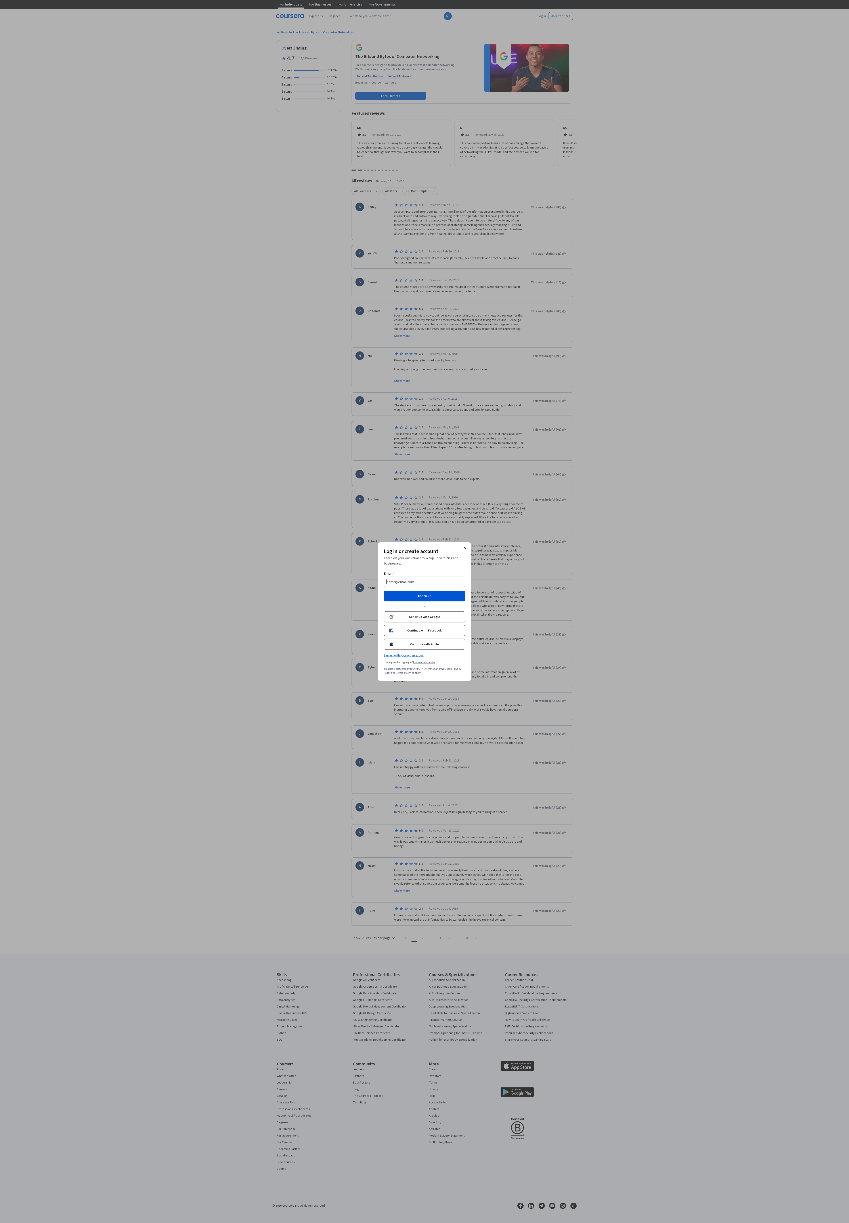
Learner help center (424, 662)
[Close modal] (465, 548)
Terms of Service (405, 673)
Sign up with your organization (404, 655)
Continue (424, 596)
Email (389, 573)
